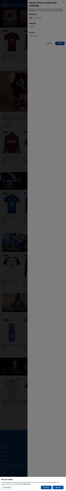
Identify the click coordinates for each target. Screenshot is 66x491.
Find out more (26, 484)
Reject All (58, 487)
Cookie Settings (7, 487)
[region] (33, 484)
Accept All (46, 487)
